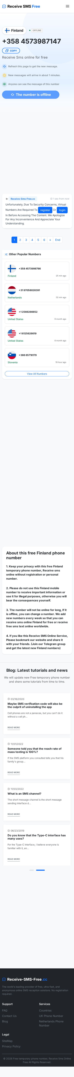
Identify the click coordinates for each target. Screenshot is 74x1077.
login (62, 210)
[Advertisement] (37, 151)
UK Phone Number (51, 1016)
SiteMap (7, 1041)
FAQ (4, 1010)
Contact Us (9, 1016)
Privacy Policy (11, 1046)
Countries (45, 1010)
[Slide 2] (40, 870)
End (57, 240)
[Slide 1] (31, 870)
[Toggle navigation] (67, 6)
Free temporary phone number (30, 1058)
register (45, 210)
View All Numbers (37, 373)
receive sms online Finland (24, 622)
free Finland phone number (35, 555)
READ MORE (14, 727)
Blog (5, 1021)
